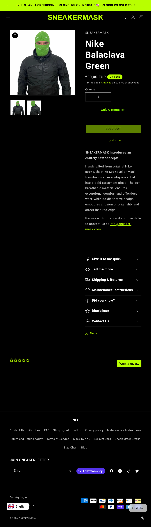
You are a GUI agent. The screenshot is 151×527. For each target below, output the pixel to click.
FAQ (47, 430)
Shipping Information (67, 430)
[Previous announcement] (7, 5)
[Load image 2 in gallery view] (34, 107)
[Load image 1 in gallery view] (18, 107)
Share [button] (93, 333)
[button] (8, 17)
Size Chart (70, 447)
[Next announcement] (144, 5)
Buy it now (113, 140)
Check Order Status (128, 439)
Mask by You (81, 439)
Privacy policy (94, 430)
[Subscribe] (70, 470)
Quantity (90, 89)
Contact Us (17, 430)
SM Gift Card (102, 439)
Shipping (106, 82)
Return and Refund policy (26, 439)
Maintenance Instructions (124, 430)
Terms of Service (58, 439)
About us (34, 430)
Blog (84, 447)
